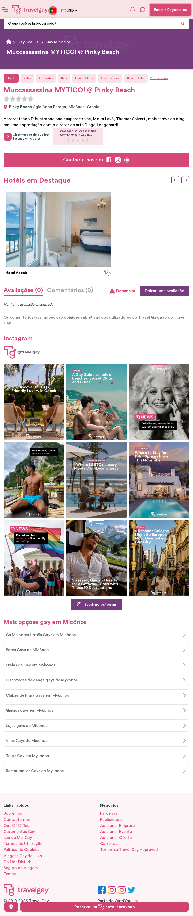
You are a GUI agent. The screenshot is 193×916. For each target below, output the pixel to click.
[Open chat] (143, 10)
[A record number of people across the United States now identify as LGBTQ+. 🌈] (34, 558)
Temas (10, 874)
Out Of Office (16, 826)
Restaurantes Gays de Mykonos (35, 771)
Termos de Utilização (23, 844)
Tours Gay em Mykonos (27, 756)
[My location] (11, 907)
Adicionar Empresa (117, 826)
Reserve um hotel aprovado (104, 907)
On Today (46, 78)
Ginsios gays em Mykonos (29, 710)
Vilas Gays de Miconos (26, 741)
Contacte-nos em (83, 159)
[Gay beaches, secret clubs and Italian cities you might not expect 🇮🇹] (96, 402)
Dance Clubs (84, 78)
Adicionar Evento (116, 832)
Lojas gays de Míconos (26, 726)
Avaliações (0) (23, 290)
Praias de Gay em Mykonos (30, 665)
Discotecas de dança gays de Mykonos (42, 680)
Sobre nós (13, 813)
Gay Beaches (110, 78)
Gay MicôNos (58, 42)
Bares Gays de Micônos (27, 650)
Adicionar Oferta (116, 838)
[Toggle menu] (5, 10)
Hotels (11, 78)
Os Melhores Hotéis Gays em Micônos (41, 635)
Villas (27, 78)
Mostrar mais (159, 78)
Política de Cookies (21, 850)
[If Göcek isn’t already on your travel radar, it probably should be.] (34, 402)
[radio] (7, 99)
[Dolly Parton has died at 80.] (159, 402)
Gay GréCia (28, 42)
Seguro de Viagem (21, 868)
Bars (64, 78)
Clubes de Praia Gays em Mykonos (37, 695)
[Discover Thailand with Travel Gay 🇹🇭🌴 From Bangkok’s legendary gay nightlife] (34, 480)
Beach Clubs (135, 78)
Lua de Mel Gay (18, 838)
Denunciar (126, 291)
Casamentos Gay (19, 832)
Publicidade (111, 819)
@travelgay (29, 352)
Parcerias (108, 813)
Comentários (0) (70, 290)
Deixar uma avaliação (164, 291)
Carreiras (108, 844)
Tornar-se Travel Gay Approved (129, 850)
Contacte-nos (17, 819)
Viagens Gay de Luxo (23, 856)
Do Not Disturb (17, 862)
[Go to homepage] (30, 9)
